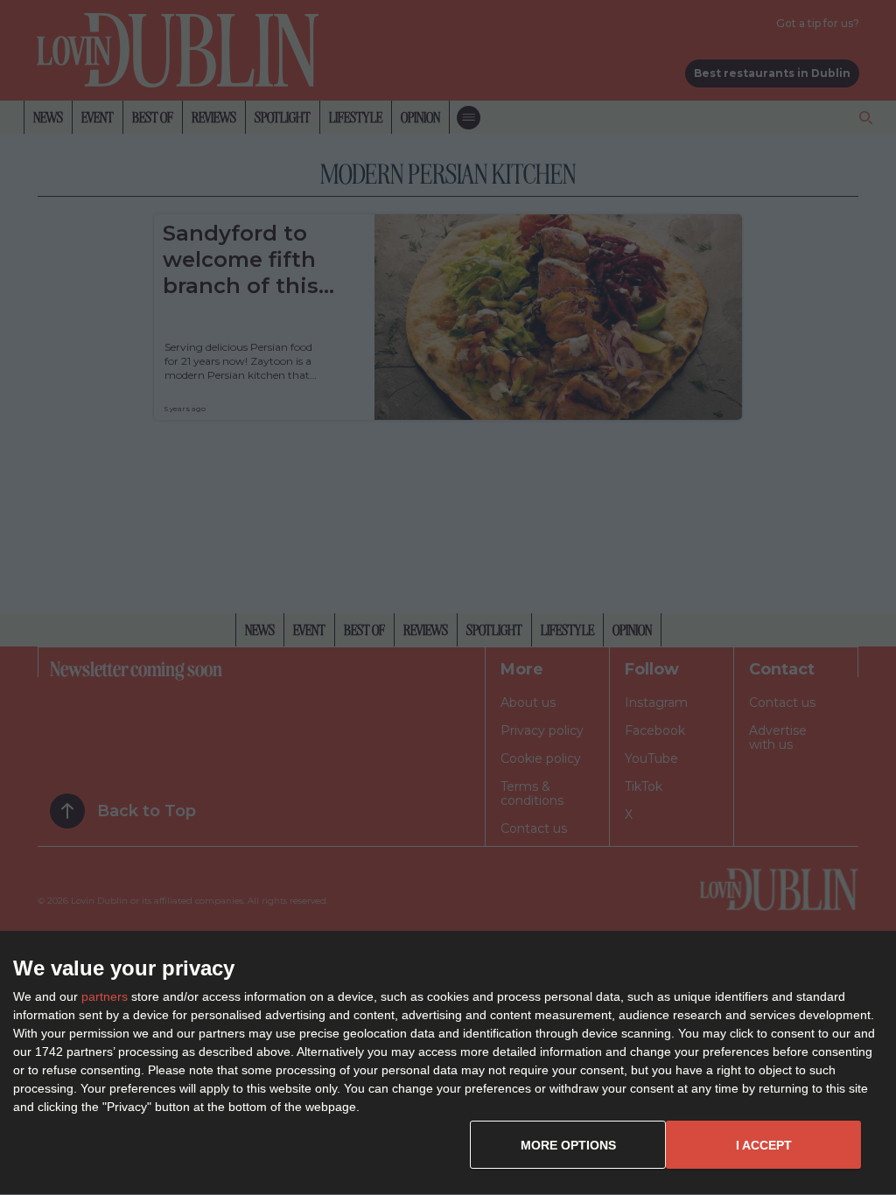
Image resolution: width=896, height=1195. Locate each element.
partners (104, 996)
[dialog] (448, 1063)
